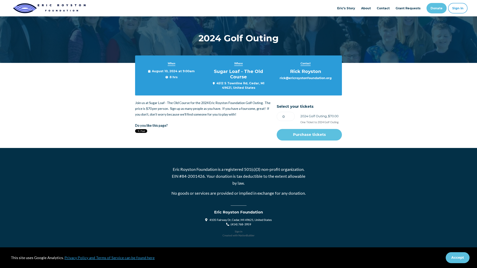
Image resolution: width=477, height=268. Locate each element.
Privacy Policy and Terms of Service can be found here (109, 257)
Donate (437, 8)
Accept (457, 258)
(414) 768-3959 (241, 224)
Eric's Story (346, 8)
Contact (383, 8)
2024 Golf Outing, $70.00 (319, 116)
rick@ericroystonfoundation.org (306, 78)
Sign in (457, 8)
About (366, 8)
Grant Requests (408, 8)
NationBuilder (246, 235)
